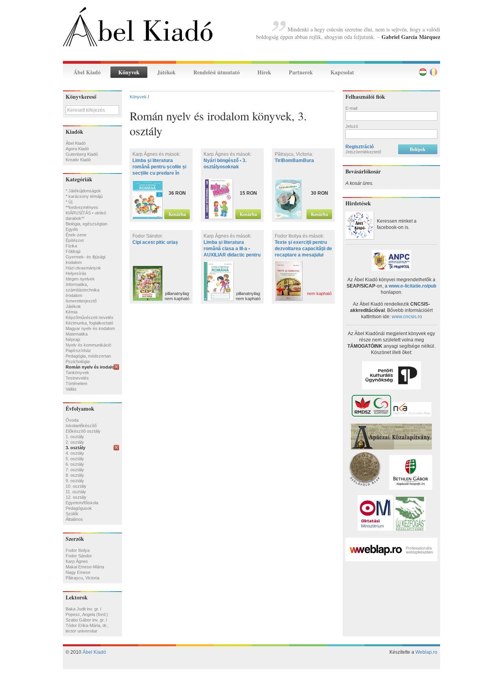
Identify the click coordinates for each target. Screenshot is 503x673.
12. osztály (76, 497)
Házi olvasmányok (83, 268)
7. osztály (75, 469)
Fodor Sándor (79, 555)
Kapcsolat (342, 72)
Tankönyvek (77, 372)
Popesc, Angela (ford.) (87, 614)
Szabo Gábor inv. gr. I (86, 620)
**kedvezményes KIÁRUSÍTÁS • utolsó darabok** (86, 213)
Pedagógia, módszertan (88, 356)
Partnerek (301, 72)
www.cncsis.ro (407, 316)
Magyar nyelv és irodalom (90, 328)
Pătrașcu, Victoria (82, 577)
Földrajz (73, 251)
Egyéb (72, 229)
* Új (69, 201)
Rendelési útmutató (216, 72)
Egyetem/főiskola (82, 502)
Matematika (77, 334)
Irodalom (74, 295)
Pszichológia (78, 361)
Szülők (72, 513)
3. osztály (75, 447)
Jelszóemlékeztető (363, 151)
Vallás (71, 389)
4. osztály (75, 453)
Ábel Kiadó (87, 72)
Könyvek (129, 72)
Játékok (166, 72)
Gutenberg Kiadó (82, 154)
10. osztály (76, 486)
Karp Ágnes (77, 561)
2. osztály (75, 442)
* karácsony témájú (84, 196)
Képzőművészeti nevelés (90, 317)
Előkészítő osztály (83, 431)
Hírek (264, 72)
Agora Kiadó (77, 148)
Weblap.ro (426, 652)
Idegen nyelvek (80, 279)
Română (433, 72)
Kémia (71, 312)
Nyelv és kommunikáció (88, 345)
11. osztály (76, 491)
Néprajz (73, 339)
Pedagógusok (79, 508)
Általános (74, 519)
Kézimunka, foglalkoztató (89, 323)
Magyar (423, 72)
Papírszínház (78, 350)
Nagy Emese (78, 572)
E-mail (351, 108)
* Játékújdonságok (83, 190)
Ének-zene (76, 234)
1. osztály (75, 436)
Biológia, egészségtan (86, 223)
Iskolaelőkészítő (81, 425)
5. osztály (75, 458)
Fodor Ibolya (78, 550)
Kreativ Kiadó (78, 159)
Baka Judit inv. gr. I (83, 609)
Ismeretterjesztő (81, 301)
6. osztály (75, 464)
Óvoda (72, 420)
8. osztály (75, 475)
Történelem (76, 383)
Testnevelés (77, 378)
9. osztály (75, 480)
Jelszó (351, 126)
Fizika (71, 245)
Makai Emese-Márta (85, 566)
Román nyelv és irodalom (92, 367)
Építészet (75, 240)
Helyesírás (76, 273)
